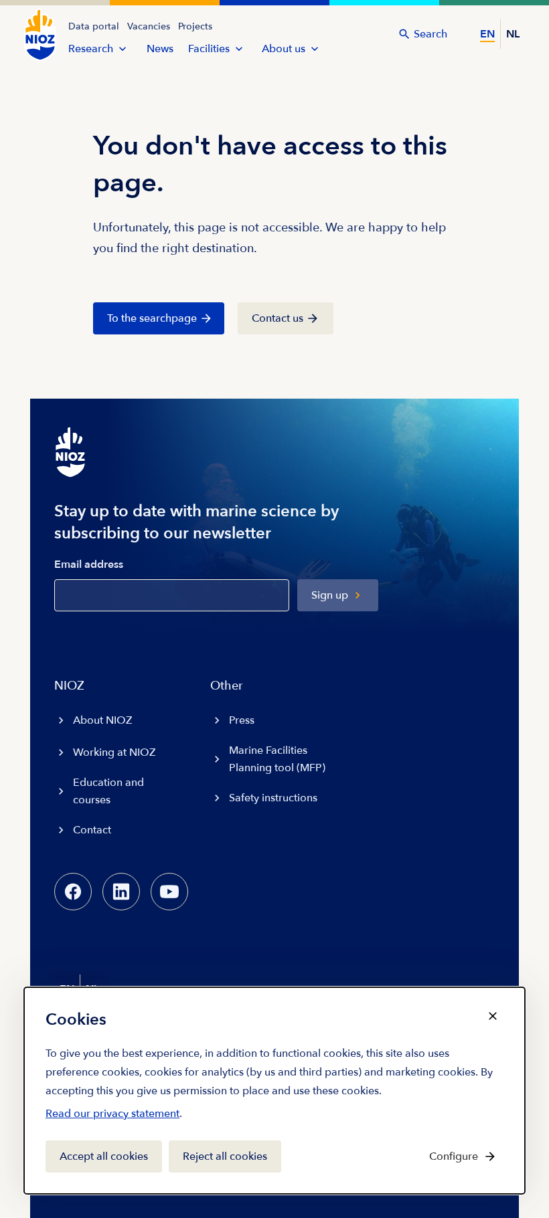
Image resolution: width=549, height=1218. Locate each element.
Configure (453, 1156)
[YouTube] (169, 891)
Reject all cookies (225, 1156)
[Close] (492, 1016)
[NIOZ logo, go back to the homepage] (40, 35)
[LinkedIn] (121, 891)
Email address (88, 564)
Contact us (277, 318)
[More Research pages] (122, 48)
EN (487, 34)
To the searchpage (152, 318)
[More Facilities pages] (239, 48)
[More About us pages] (314, 48)
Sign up (329, 595)
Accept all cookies (104, 1156)
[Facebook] (73, 891)
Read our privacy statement (112, 1116)
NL (513, 34)
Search (430, 34)
